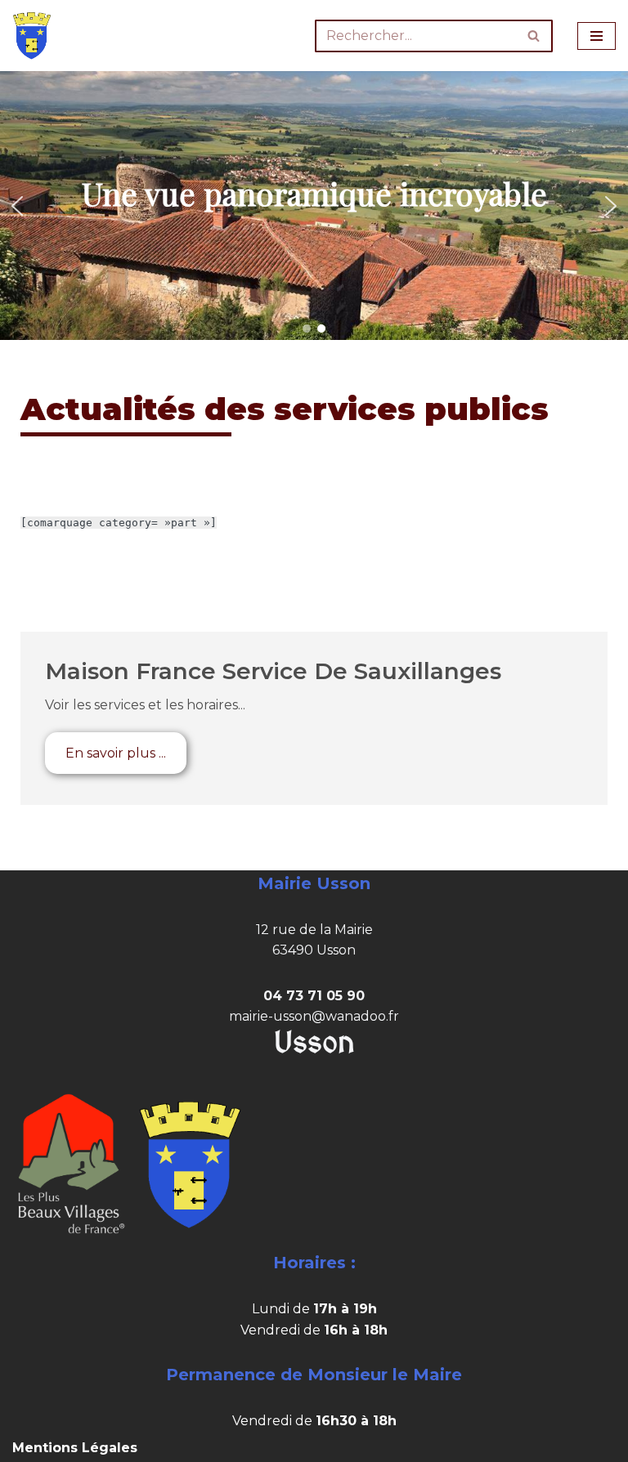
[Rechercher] (534, 36)
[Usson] (32, 35)
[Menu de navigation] (596, 36)
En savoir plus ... (115, 753)
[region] (314, 205)
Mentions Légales (74, 1447)
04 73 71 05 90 (314, 996)
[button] (17, 206)
